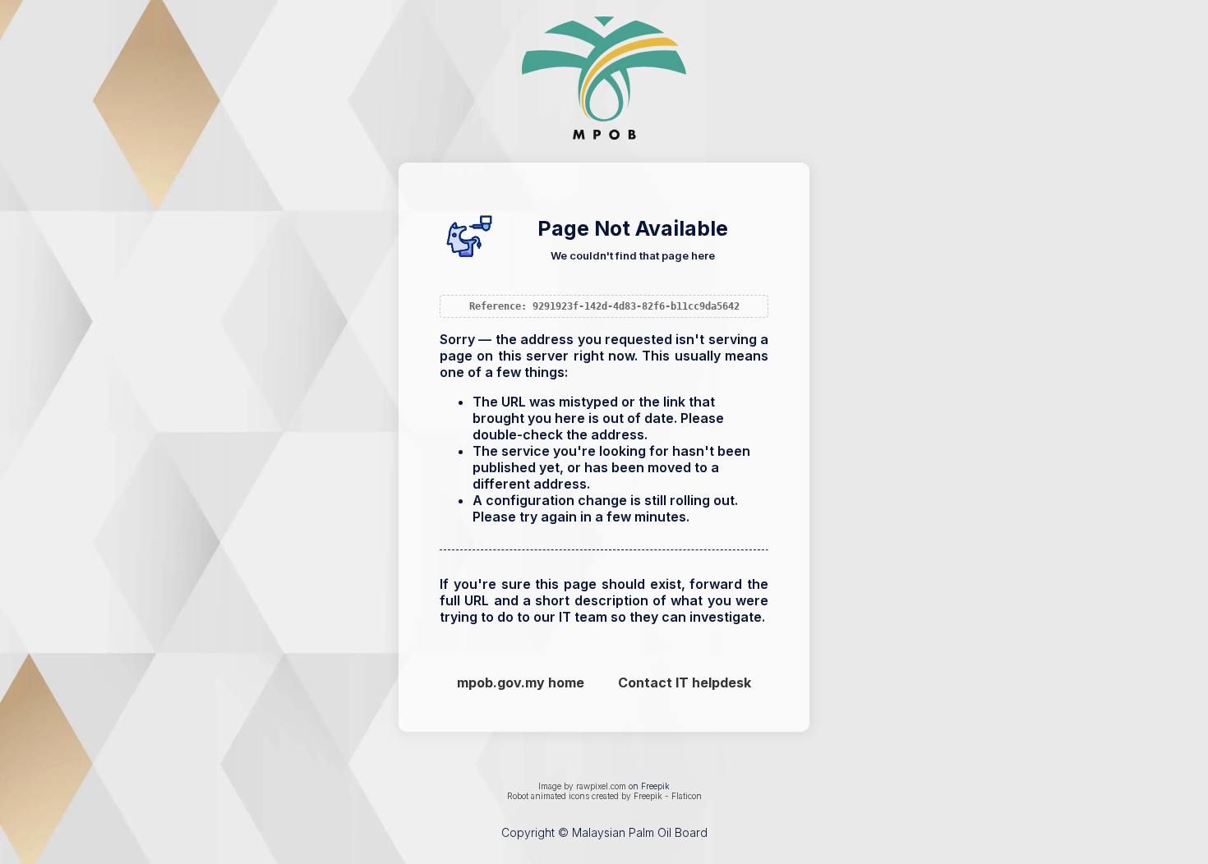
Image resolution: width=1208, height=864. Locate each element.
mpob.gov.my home (520, 682)
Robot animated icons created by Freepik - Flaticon (604, 796)
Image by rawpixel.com (582, 786)
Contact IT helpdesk (684, 682)
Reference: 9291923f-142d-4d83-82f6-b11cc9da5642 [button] (604, 306)
